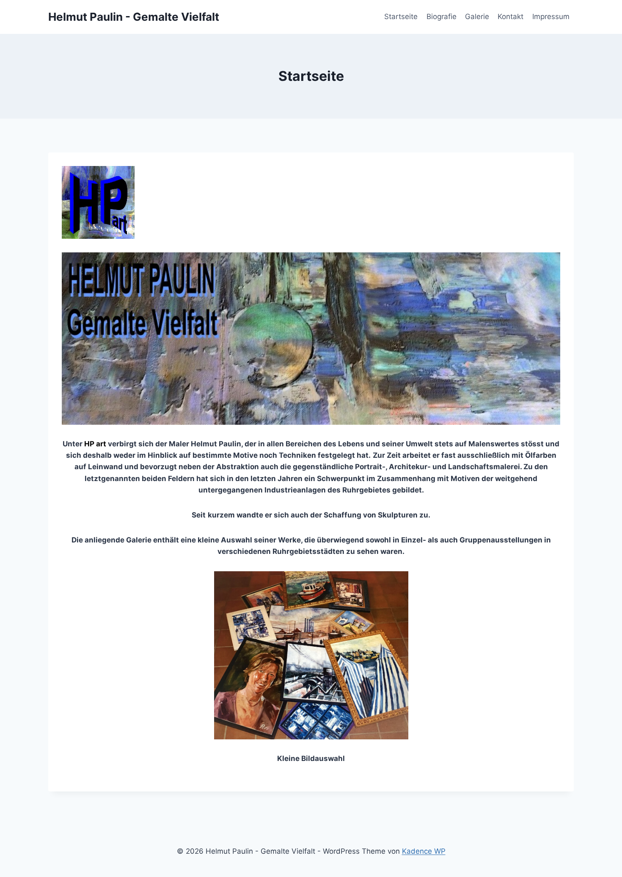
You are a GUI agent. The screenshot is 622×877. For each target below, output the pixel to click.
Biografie (442, 16)
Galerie (477, 16)
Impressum (551, 16)
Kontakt (510, 16)
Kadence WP (424, 851)
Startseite (401, 16)
